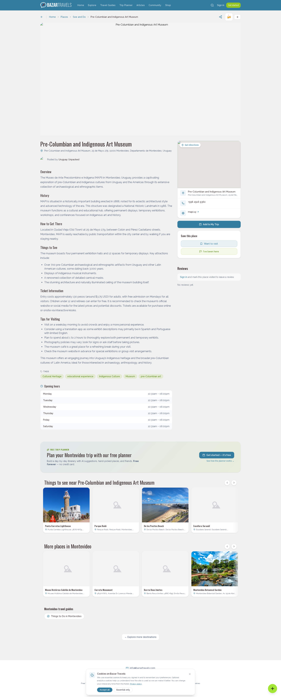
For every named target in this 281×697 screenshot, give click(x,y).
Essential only (123, 690)
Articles (140, 5)
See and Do (79, 17)
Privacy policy (136, 684)
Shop (168, 5)
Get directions (192, 145)
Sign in (220, 5)
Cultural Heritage (52, 376)
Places (64, 17)
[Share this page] (220, 17)
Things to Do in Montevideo (66, 616)
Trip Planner (126, 5)
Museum (130, 376)
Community (155, 5)
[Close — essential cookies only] (190, 674)
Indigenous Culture (109, 376)
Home (80, 5)
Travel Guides (107, 5)
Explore (92, 5)
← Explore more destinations (140, 637)
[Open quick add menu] (272, 688)
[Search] (212, 5)
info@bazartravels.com (142, 668)
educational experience (80, 376)
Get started (233, 5)
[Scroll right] (234, 482)
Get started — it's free (218, 455)
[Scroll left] (227, 482)
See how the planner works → (220, 461)
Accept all (105, 690)
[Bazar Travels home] (56, 5)
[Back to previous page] (42, 17)
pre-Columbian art (151, 376)
